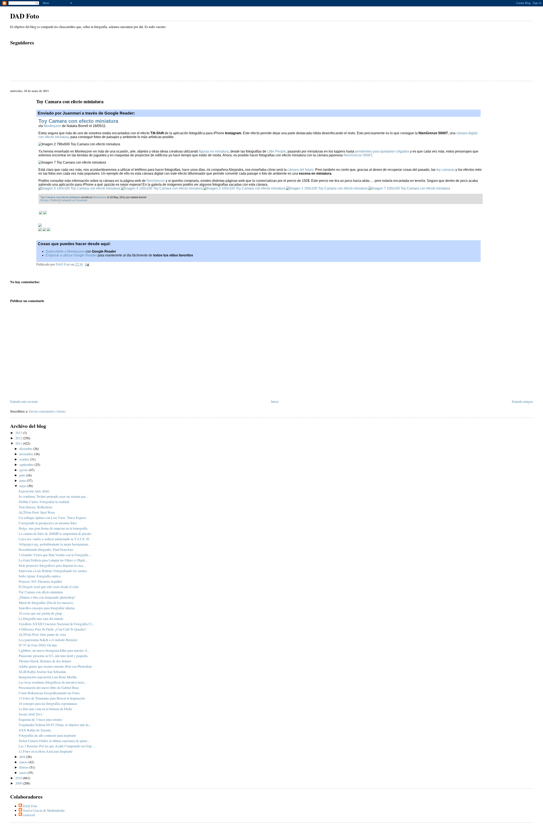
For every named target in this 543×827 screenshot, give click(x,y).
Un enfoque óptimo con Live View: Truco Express (52, 517)
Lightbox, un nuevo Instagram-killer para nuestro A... (54, 650)
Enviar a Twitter (49, 200)
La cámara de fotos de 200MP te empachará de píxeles (55, 533)
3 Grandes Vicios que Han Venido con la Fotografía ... (55, 555)
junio (23, 480)
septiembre (27, 464)
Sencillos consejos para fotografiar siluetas (47, 608)
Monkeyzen (52, 126)
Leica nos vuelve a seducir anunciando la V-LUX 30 (54, 539)
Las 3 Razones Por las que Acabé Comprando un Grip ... (57, 746)
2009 (19, 783)
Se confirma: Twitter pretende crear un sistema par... (53, 496)
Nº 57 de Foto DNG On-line (38, 645)
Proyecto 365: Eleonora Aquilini (40, 581)
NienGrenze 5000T (358, 155)
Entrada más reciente (24, 401)
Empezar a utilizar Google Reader (71, 255)
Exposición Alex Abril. (34, 491)
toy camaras (445, 169)
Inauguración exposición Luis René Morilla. (48, 677)
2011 (19, 443)
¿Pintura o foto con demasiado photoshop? (47, 597)
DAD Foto (24, 16)
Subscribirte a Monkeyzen (65, 251)
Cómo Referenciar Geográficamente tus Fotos (49, 693)
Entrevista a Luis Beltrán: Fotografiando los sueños (53, 570)
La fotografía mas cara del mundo (41, 618)
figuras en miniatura (214, 151)
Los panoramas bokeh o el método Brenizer (48, 640)
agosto (24, 470)
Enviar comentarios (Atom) (47, 411)
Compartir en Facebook (73, 200)
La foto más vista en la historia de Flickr (45, 709)
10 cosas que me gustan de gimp (40, 613)
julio (22, 475)
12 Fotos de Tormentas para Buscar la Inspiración (52, 698)
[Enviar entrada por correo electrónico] (87, 264)
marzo (23, 762)
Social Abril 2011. (31, 714)
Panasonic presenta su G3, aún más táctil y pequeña (53, 655)
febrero (24, 767)
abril (22, 756)
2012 (19, 438)
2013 (19, 432)
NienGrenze (156, 180)
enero (23, 772)
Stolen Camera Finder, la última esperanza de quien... (54, 740)
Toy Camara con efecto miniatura (78, 121)
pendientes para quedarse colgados (382, 151)
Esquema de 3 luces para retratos (40, 719)
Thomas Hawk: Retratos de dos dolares (45, 661)
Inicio (275, 401)
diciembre (26, 448)
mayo (23, 485)
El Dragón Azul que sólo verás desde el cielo (49, 586)
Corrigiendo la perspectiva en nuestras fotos (48, 523)
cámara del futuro (300, 169)
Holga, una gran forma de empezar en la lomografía (53, 528)
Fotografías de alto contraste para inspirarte (47, 735)
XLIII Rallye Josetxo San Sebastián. (43, 671)
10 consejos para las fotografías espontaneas (48, 703)
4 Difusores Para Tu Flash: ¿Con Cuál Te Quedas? (52, 629)
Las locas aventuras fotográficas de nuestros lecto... (53, 682)
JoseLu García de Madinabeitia (43, 810)
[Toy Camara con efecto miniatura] (79, 188)
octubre (24, 459)
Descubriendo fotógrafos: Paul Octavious (46, 549)
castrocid (29, 815)
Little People (276, 151)
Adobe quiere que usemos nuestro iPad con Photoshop (55, 666)
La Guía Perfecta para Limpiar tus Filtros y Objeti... (53, 560)
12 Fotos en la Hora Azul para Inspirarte (46, 751)
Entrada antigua (522, 401)
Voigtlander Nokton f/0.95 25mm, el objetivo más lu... (55, 724)
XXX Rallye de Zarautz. (35, 730)
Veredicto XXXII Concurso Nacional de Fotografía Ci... (56, 624)
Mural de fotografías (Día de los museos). (46, 602)
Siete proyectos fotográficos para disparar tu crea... (52, 565)
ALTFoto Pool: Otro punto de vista (42, 634)
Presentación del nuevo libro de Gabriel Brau (49, 687)
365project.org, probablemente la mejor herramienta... (54, 544)
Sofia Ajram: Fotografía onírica (39, 576)
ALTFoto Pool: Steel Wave (37, 512)
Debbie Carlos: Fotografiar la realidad (44, 501)
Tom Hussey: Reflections (35, 507)
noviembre (26, 454)
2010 (19, 778)
